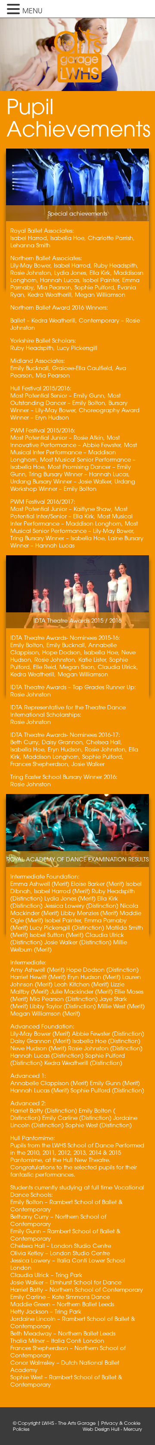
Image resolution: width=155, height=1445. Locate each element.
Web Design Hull (101, 1429)
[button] (14, 9)
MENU (32, 10)
